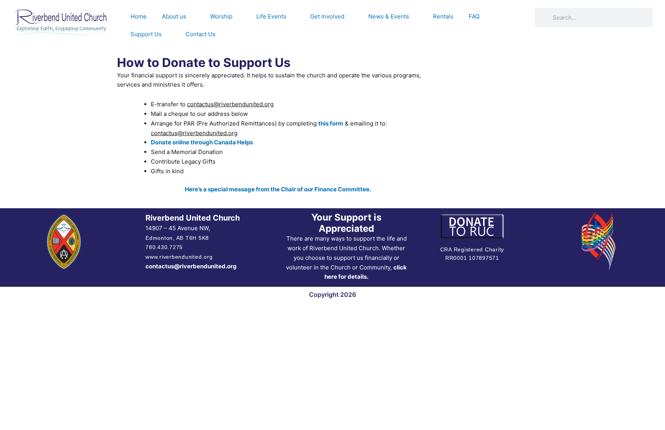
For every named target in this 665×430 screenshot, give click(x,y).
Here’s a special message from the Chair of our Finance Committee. (278, 189)
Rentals (443, 16)
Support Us (146, 34)
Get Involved (327, 16)
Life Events (271, 16)
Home (138, 16)
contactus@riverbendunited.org (191, 266)
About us (174, 16)
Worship (221, 16)
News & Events (388, 16)
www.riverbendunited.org (178, 257)
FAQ (474, 16)
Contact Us (200, 34)
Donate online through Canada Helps (202, 142)
